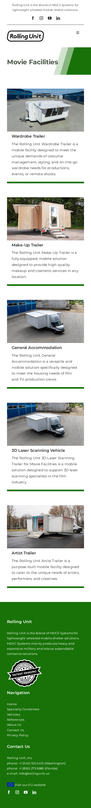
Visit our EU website (30, 785)
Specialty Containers (23, 709)
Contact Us (15, 730)
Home (12, 704)
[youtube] (50, 18)
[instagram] (41, 18)
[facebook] (33, 18)
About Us (14, 725)
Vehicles (13, 714)
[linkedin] (58, 18)
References (15, 719)
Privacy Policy (17, 735)
